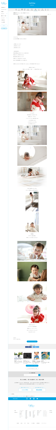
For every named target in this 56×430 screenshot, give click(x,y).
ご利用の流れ (50, 410)
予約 (4, 28)
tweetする (36, 347)
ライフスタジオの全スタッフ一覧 (32, 368)
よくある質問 (50, 412)
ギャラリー (34, 410)
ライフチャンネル (21, 410)
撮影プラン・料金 (39, 410)
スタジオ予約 (25, 389)
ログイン (4, 25)
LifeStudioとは (16, 412)
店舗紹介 (26, 410)
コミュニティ (44, 410)
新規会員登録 (39, 389)
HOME (15, 410)
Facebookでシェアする (28, 347)
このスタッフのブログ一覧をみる (32, 365)
